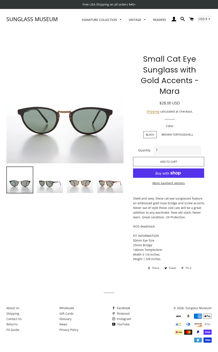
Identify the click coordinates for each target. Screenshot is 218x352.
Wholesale (66, 308)
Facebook (123, 308)
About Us (12, 308)
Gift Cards (66, 313)
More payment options (168, 183)
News (63, 324)
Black (150, 134)
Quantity (144, 150)
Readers (159, 20)
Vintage (135, 20)
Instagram (123, 319)
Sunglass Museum (32, 19)
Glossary (65, 319)
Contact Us (14, 319)
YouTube (123, 324)
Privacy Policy (68, 330)
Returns (12, 324)
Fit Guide (12, 330)
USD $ (203, 19)
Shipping (152, 111)
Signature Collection (100, 20)
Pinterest (123, 313)
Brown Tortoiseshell (177, 134)
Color (169, 126)
